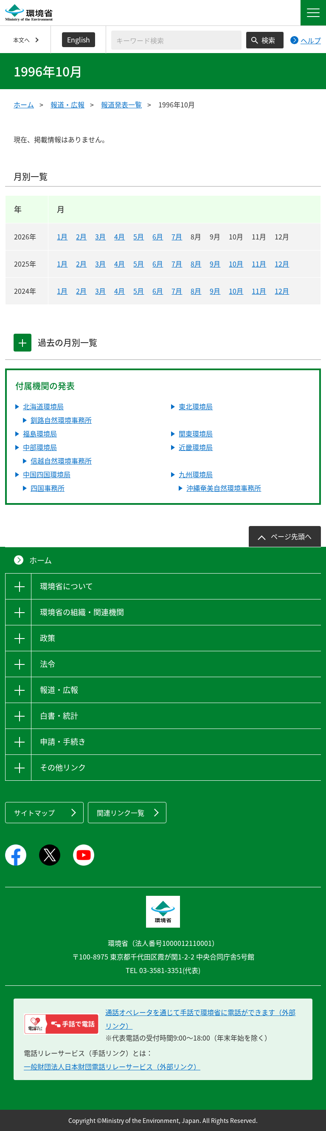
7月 (176, 236)
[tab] (22, 343)
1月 (62, 236)
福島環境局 (40, 433)
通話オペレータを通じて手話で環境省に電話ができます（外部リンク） (200, 1019)
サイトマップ (34, 812)
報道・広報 (67, 104)
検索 (268, 40)
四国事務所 (48, 488)
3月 (100, 236)
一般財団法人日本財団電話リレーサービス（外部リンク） (112, 1066)
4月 (119, 236)
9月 (215, 264)
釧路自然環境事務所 (61, 420)
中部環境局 (40, 447)
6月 (157, 236)
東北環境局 (196, 406)
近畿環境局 (196, 447)
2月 (81, 236)
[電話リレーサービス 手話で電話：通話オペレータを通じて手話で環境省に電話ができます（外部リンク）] (61, 1024)
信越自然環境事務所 (61, 461)
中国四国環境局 (46, 474)
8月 (196, 264)
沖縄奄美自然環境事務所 (223, 488)
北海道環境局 (43, 406)
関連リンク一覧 (120, 812)
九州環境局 (196, 474)
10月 (236, 264)
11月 (259, 264)
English (78, 39)
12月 (282, 264)
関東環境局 (196, 433)
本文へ (21, 40)
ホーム (24, 104)
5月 (138, 236)
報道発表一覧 (121, 104)
